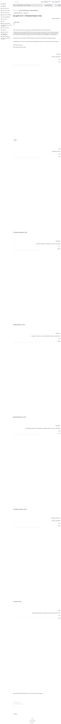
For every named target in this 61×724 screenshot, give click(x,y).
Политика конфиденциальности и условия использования (14, 703)
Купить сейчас (16, 22)
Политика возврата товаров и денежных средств (12, 702)
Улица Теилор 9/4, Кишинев (9, 707)
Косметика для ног (15, 10)
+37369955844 (7, 709)
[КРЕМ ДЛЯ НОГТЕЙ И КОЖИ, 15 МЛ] (22, 562)
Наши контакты (7, 700)
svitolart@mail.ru (7, 710)
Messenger (6, 712)
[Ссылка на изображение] (32, 656)
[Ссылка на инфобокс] (46, 2)
